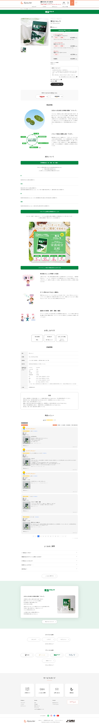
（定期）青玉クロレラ (37, 443)
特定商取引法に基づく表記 (48, 720)
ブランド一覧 (65, 6)
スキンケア (34, 6)
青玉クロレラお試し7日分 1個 (38, 466)
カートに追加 (56, 84)
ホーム (22, 8)
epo (35, 702)
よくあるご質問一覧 (49, 575)
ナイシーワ (36, 707)
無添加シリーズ (48, 660)
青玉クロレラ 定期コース (37, 526)
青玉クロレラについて (49, 621)
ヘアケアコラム (55, 704)
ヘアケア (44, 6)
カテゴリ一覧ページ (49, 643)
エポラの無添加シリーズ (39, 709)
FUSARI (36, 704)
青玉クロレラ (35, 506)
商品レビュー (54, 27)
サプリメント (54, 6)
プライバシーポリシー (59, 720)
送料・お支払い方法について (55, 79)
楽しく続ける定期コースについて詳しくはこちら (67, 76)
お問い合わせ (53, 81)
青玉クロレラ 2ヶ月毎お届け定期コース (40, 482)
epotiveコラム (55, 702)
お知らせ (40, 720)
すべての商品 (26, 8)
